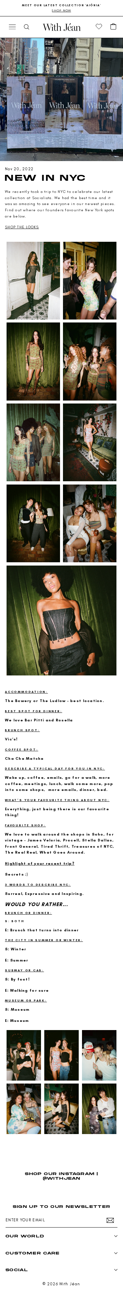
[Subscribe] (110, 1220)
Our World (25, 1235)
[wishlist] (99, 27)
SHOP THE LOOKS (22, 227)
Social (17, 1269)
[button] (113, 27)
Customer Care (33, 1253)
